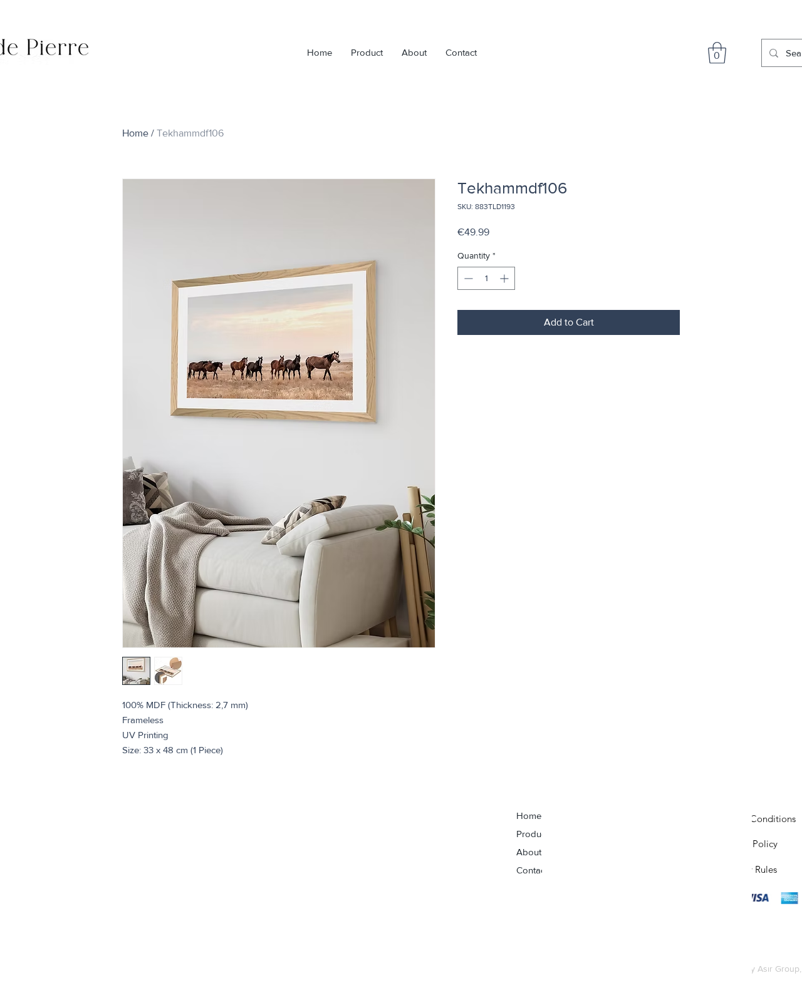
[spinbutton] (486, 278)
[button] (717, 53)
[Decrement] (467, 278)
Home (135, 133)
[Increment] (505, 278)
